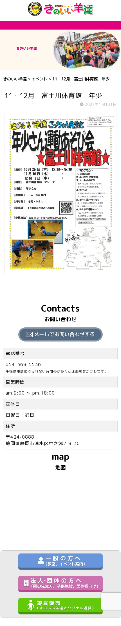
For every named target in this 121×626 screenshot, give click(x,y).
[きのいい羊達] (60, 13)
